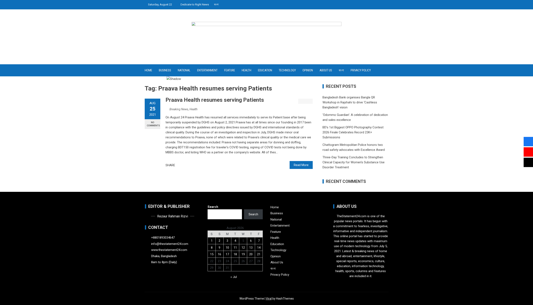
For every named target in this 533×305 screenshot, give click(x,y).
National (184, 70)
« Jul (233, 277)
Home (148, 70)
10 (227, 247)
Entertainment (207, 70)
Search (213, 207)
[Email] (193, 165)
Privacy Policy (361, 70)
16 (219, 254)
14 (258, 247)
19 (243, 254)
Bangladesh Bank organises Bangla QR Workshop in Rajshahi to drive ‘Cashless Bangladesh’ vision (350, 102)
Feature (229, 70)
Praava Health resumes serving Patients (215, 100)
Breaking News (178, 109)
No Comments (153, 124)
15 (211, 254)
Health (246, 70)
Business (165, 70)
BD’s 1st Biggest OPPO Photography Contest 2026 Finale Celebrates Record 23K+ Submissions (353, 132)
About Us (326, 70)
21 (258, 254)
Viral (269, 298)
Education (265, 70)
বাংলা (216, 4)
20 (251, 254)
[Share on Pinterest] (188, 165)
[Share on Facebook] (179, 165)
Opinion (308, 70)
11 (235, 247)
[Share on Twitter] (184, 165)
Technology (287, 70)
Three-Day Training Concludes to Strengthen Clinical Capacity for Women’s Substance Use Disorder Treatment (354, 162)
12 (243, 247)
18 (235, 254)
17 (227, 254)
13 (251, 247)
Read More (301, 165)
